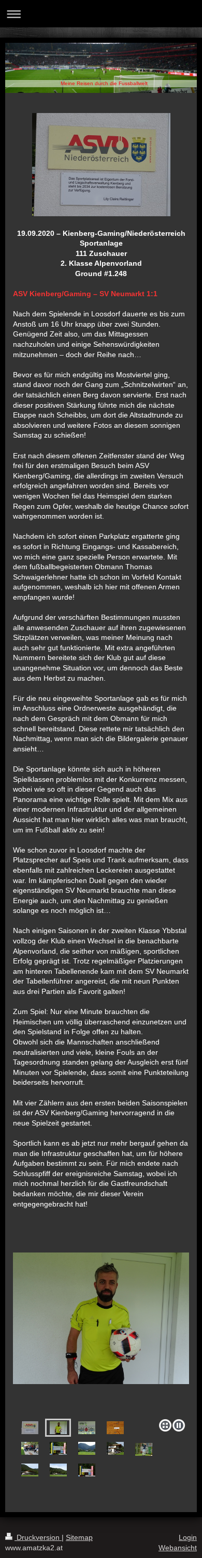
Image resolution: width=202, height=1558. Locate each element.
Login (188, 1537)
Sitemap (79, 1537)
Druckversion (38, 1537)
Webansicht (177, 1548)
